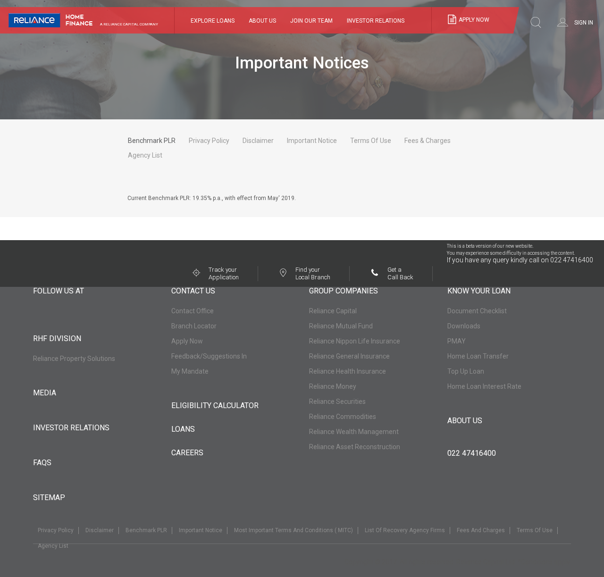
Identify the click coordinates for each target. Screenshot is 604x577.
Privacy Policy (209, 140)
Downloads (463, 326)
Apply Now (187, 341)
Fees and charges (481, 530)
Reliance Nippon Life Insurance (354, 341)
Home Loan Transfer (478, 356)
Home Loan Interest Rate (484, 386)
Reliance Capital (333, 311)
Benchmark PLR (152, 140)
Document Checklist (477, 311)
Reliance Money (332, 386)
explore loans (213, 20)
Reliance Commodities (342, 416)
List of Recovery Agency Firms (405, 530)
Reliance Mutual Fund (341, 326)
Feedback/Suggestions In (209, 356)
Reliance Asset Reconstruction (354, 447)
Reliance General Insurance (349, 356)
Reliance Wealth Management (354, 431)
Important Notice (312, 140)
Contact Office (192, 311)
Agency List (145, 155)
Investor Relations (71, 427)
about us (464, 420)
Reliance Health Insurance (347, 371)
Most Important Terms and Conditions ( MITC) (293, 530)
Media (44, 392)
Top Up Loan (465, 371)
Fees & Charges (427, 140)
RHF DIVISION (57, 339)
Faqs (42, 462)
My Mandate (190, 371)
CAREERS (187, 452)
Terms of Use (370, 140)
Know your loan (479, 291)
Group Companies (343, 291)
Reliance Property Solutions (74, 358)
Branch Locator (194, 326)
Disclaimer (258, 140)
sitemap (49, 497)
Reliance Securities (337, 401)
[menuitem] (262, 20)
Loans (183, 429)
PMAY (456, 341)
